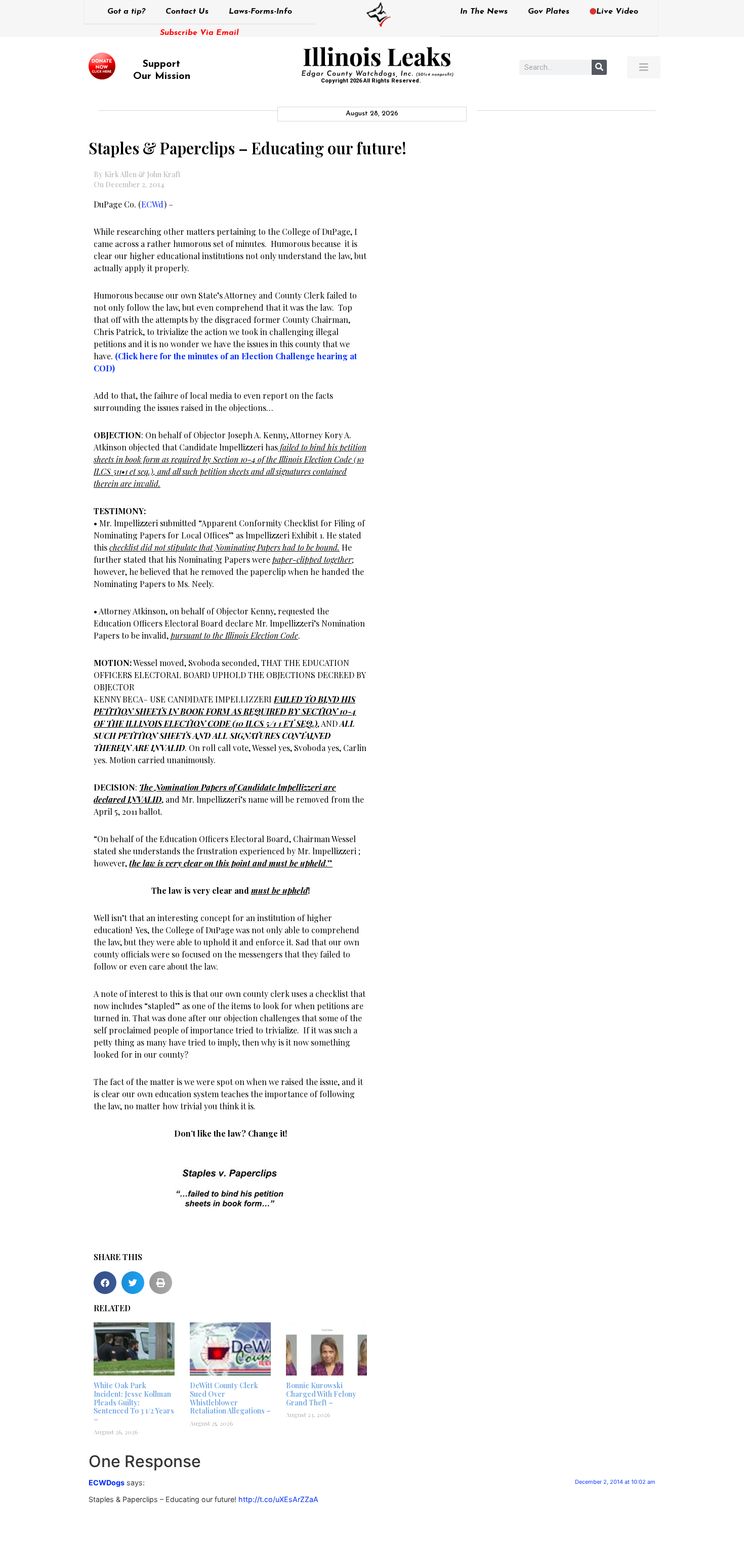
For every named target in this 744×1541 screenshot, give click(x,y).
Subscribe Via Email (199, 33)
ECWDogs (107, 1482)
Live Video (617, 12)
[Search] (599, 67)
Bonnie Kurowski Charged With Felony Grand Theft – (321, 1394)
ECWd (152, 204)
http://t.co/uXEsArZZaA (278, 1499)
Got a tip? (126, 12)
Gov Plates (548, 12)
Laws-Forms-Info (260, 12)
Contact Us (187, 12)
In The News (484, 12)
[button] (105, 1282)
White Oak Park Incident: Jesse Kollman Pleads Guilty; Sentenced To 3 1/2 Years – (134, 1402)
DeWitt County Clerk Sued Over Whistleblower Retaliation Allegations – (230, 1398)
